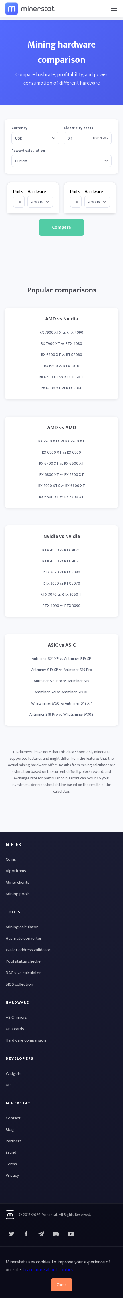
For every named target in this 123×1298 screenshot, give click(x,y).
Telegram (41, 1234)
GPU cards (15, 1028)
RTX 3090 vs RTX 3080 (61, 572)
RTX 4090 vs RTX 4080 (61, 550)
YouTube (56, 1234)
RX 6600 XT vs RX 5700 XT (61, 497)
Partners (13, 1141)
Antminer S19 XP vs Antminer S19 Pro (61, 669)
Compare (61, 227)
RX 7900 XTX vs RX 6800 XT (61, 485)
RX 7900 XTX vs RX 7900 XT (61, 441)
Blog (10, 1129)
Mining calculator (22, 927)
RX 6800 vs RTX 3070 (61, 366)
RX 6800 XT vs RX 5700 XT (61, 474)
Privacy (12, 1175)
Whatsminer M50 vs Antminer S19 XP (61, 703)
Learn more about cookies (48, 1270)
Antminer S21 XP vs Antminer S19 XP (61, 658)
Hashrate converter (23, 938)
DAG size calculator (23, 972)
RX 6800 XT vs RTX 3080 (61, 354)
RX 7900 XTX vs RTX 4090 (61, 332)
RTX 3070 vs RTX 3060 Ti (61, 594)
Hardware (36, 192)
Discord (71, 1234)
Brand (11, 1152)
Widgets (13, 1073)
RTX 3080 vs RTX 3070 (61, 583)
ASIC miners (16, 1017)
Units (18, 192)
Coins (11, 859)
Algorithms (16, 870)
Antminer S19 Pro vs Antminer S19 (61, 681)
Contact (13, 1118)
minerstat (30, 8)
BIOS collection (19, 984)
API (8, 1085)
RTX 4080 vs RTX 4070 (61, 561)
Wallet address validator (28, 949)
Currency (19, 128)
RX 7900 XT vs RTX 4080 (61, 343)
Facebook (26, 1234)
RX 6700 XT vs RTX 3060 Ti (61, 377)
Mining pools (18, 893)
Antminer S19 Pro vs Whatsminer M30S (61, 714)
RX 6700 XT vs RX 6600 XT (61, 463)
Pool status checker (24, 961)
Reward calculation (28, 151)
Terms (11, 1164)
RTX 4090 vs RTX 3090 (61, 605)
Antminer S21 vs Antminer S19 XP (62, 692)
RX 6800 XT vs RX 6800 (61, 452)
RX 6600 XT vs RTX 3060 (61, 388)
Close (62, 1284)
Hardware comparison (26, 1040)
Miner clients (17, 882)
